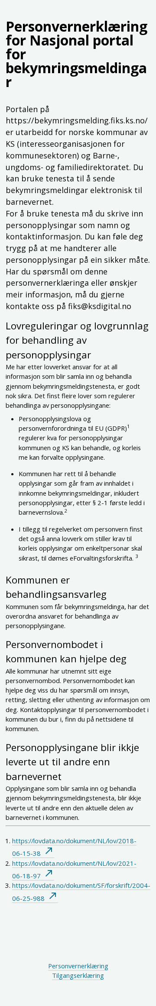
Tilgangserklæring (78, 975)
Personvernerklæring (78, 965)
